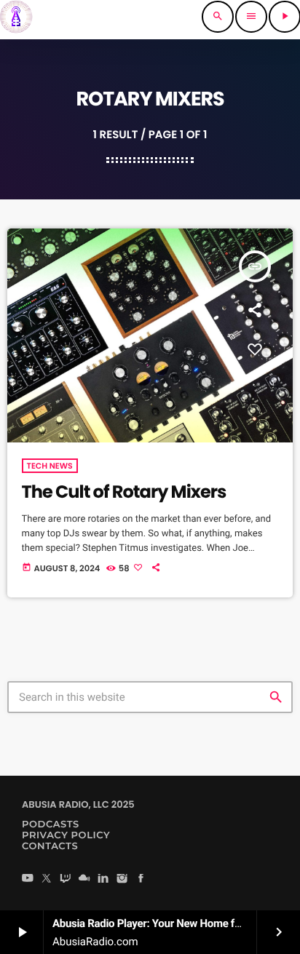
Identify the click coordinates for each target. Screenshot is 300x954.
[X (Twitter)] (46, 879)
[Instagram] (122, 879)
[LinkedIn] (103, 879)
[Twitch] (65, 879)
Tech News (50, 466)
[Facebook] (141, 879)
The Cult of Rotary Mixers (124, 492)
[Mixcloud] (84, 879)
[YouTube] (27, 879)
